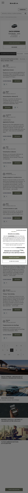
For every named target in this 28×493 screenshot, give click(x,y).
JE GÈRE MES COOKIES (14, 261)
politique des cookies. (21, 247)
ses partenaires (11, 236)
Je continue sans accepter (21, 230)
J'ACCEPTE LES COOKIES (14, 257)
